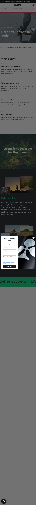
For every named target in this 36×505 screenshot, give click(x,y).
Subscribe (9, 266)
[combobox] (4, 257)
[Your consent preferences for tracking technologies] (34, 378)
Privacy (4, 262)
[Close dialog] (33, 238)
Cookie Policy (8, 262)
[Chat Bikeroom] (3, 501)
